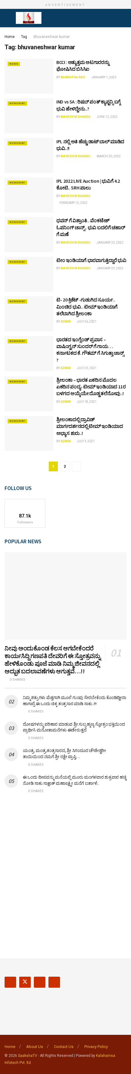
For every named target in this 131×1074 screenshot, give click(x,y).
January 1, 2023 (103, 77)
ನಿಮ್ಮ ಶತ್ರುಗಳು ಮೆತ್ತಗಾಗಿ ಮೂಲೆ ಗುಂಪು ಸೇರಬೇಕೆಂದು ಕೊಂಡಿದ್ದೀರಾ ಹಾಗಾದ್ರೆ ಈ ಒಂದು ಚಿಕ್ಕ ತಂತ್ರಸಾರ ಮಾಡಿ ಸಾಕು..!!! (74, 700)
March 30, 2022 (108, 156)
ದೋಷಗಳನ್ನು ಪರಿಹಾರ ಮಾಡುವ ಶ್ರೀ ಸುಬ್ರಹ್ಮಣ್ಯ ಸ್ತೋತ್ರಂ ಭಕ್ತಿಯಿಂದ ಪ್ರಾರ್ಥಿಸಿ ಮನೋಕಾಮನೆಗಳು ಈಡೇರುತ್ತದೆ (74, 727)
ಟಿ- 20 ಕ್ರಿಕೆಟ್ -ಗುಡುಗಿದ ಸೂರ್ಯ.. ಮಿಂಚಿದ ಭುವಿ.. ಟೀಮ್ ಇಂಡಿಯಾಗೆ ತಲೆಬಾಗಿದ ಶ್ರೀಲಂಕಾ (87, 306)
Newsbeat (17, 103)
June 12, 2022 (107, 116)
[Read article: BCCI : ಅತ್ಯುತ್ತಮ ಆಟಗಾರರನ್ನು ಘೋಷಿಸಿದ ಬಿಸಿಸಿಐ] (29, 76)
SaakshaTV (27, 1055)
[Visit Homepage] (28, 18)
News (13, 63)
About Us (34, 1046)
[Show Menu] (7, 18)
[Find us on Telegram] (54, 982)
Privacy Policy (96, 1046)
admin (66, 321)
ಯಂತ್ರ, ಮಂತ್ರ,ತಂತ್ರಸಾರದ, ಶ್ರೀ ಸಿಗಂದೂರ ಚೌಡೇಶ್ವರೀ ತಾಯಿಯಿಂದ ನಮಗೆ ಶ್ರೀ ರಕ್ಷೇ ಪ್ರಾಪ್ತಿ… (64, 753)
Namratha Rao (73, 77)
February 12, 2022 (73, 202)
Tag (24, 37)
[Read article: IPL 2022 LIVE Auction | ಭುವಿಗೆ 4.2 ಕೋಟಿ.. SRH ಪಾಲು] (29, 195)
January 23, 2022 (109, 242)
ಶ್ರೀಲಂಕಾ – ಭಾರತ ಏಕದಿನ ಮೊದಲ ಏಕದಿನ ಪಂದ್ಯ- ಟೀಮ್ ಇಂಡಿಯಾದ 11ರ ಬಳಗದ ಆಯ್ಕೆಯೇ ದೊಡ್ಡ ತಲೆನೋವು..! (91, 387)
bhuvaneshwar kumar (52, 37)
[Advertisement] (65, 872)
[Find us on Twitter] (25, 982)
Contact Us (63, 1046)
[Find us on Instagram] (39, 982)
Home (10, 37)
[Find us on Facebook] (10, 982)
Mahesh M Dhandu (75, 116)
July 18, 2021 (86, 401)
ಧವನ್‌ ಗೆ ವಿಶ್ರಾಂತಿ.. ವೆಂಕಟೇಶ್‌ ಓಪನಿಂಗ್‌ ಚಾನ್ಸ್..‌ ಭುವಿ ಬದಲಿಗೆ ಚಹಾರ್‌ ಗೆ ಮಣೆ (90, 227)
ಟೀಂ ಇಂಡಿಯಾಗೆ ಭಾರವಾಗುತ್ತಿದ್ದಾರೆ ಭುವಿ (91, 260)
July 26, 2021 (86, 321)
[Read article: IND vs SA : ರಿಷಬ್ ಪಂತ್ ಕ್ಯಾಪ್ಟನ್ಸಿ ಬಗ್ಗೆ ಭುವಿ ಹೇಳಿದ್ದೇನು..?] (29, 115)
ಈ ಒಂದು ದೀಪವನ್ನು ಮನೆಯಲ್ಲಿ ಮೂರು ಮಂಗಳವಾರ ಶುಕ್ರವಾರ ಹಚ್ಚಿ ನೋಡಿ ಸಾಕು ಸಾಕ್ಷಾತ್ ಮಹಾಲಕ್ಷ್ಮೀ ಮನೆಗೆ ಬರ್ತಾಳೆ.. (74, 780)
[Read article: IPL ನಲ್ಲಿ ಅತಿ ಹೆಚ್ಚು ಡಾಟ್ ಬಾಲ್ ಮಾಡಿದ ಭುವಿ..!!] (29, 155)
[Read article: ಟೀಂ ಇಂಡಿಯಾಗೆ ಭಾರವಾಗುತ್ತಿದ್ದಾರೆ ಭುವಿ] (29, 274)
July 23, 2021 (86, 368)
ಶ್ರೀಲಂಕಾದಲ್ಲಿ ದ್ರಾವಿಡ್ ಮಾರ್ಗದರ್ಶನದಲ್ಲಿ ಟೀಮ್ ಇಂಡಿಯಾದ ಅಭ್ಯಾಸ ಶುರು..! (89, 426)
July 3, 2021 (85, 441)
